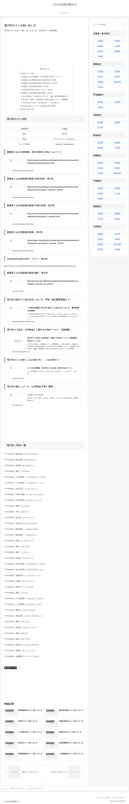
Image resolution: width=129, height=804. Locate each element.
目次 (41, 69)
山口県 (117, 193)
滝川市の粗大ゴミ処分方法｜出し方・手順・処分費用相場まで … (46, 96)
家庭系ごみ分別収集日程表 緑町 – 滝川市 (37, 93)
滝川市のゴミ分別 (27, 73)
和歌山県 (117, 173)
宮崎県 (117, 239)
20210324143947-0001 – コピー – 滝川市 (38, 90)
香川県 (100, 219)
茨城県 (100, 72)
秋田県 (117, 41)
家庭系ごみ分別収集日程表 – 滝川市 (35, 86)
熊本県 (100, 249)
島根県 (100, 193)
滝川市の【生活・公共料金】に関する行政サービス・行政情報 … (46, 99)
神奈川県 (117, 82)
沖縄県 (117, 249)
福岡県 (100, 234)
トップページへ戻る (103, 797)
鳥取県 (100, 188)
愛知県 (117, 143)
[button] (123, 24)
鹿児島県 (117, 244)
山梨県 (100, 107)
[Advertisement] (44, 49)
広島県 (117, 188)
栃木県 (100, 77)
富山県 (100, 122)
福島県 (117, 51)
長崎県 (100, 244)
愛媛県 (117, 214)
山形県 (117, 46)
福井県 (117, 122)
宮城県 (100, 56)
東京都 (117, 77)
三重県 (117, 148)
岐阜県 (100, 143)
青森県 (100, 46)
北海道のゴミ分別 (11, 667)
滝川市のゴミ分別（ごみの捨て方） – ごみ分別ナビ (41, 103)
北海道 (100, 41)
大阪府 (100, 173)
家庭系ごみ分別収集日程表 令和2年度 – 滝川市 (39, 80)
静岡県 (100, 148)
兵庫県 (117, 163)
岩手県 (100, 51)
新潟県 (100, 102)
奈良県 (117, 168)
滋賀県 (100, 163)
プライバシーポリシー (119, 797)
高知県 (117, 219)
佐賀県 (100, 239)
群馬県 (100, 82)
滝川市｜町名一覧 (27, 109)
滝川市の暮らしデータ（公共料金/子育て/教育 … (40, 106)
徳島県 (100, 214)
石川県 (100, 127)
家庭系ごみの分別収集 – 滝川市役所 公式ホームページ (42, 77)
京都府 (100, 168)
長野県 (117, 102)
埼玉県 (100, 87)
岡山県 (100, 199)
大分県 (117, 234)
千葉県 (117, 72)
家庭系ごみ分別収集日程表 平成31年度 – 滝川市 (40, 83)
